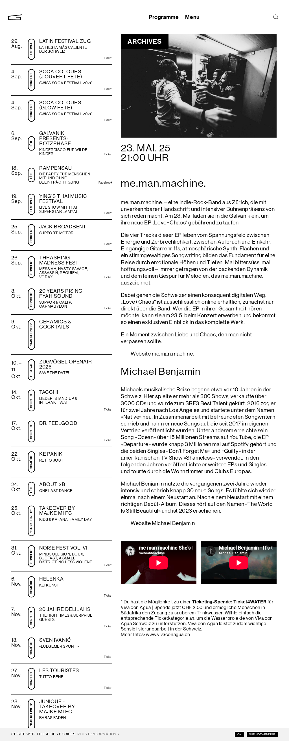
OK (239, 734)
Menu (192, 17)
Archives (145, 41)
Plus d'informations (98, 734)
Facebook (105, 182)
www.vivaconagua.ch (168, 634)
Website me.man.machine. (162, 353)
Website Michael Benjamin (163, 523)
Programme (164, 17)
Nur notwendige (262, 734)
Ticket (108, 58)
